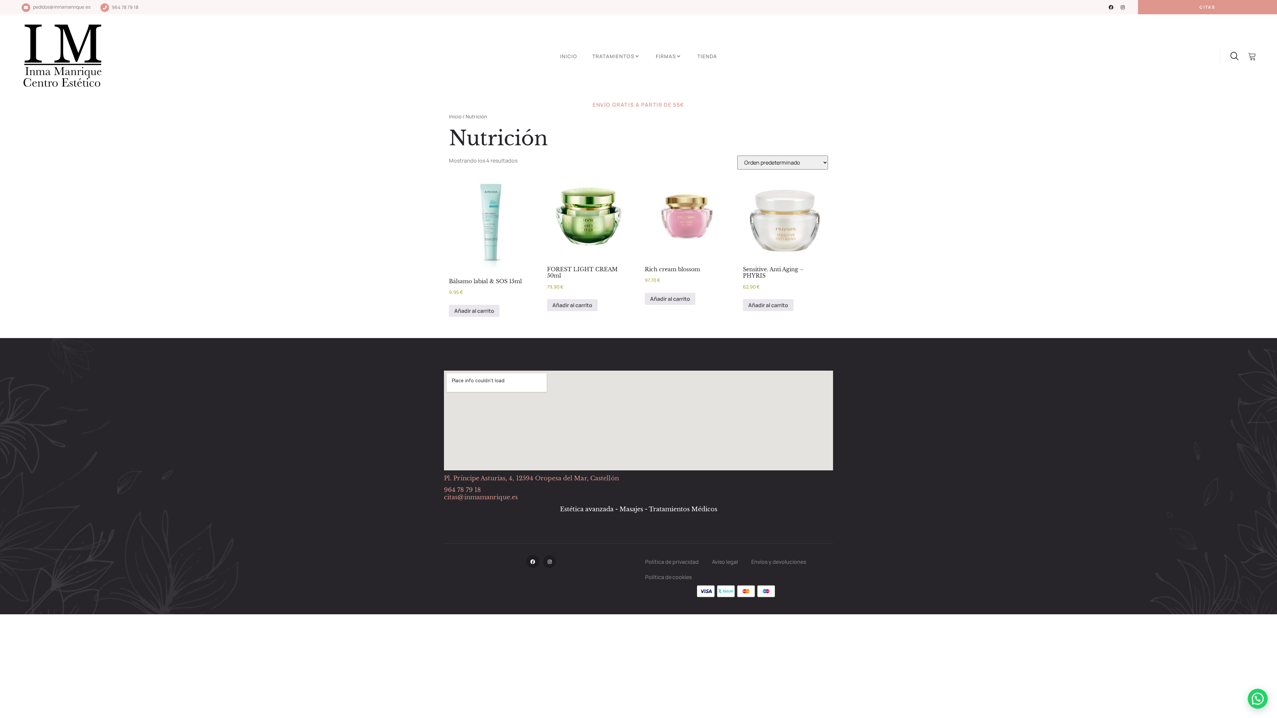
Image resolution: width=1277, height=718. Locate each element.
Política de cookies (668, 577)
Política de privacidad (672, 561)
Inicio (568, 56)
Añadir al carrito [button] (474, 310)
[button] (1258, 699)
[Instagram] (1122, 7)
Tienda (707, 56)
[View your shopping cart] (1252, 57)
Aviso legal (725, 561)
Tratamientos (613, 56)
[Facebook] (1111, 7)
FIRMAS (666, 56)
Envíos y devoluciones (778, 561)
